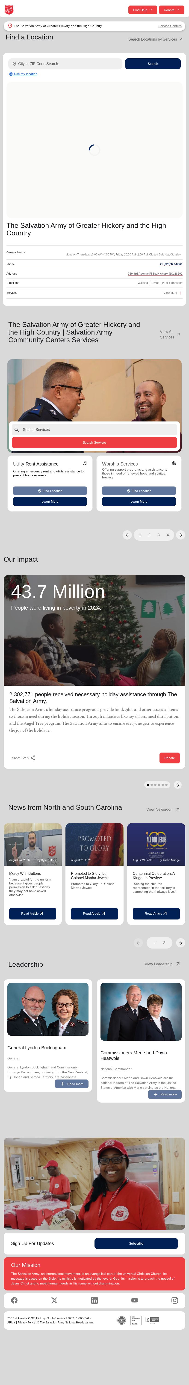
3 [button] (158, 535)
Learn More (50, 501)
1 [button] (140, 535)
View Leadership (163, 964)
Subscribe (136, 1243)
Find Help (140, 10)
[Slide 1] (148, 784)
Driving (155, 283)
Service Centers (170, 26)
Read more (72, 1084)
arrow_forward (180, 943)
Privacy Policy (26, 1322)
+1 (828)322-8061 (171, 264)
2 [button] (149, 535)
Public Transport (172, 283)
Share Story (24, 758)
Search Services (94, 442)
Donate (169, 10)
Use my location (23, 74)
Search (153, 63)
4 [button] (168, 535)
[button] (127, 535)
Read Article (32, 913)
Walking (143, 283)
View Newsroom (163, 809)
